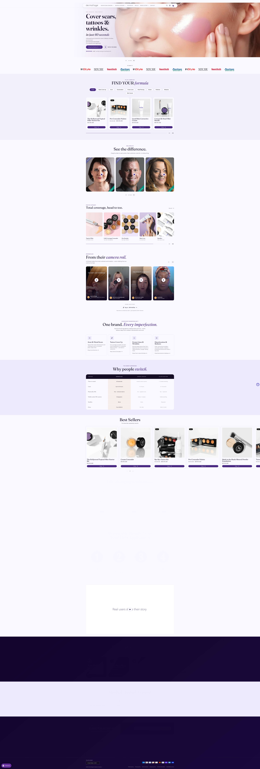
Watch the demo (112, 47)
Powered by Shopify (97, 766)
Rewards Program (143, 752)
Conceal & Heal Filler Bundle (162, 119)
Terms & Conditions (143, 750)
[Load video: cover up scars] (130, 609)
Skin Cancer (130, 93)
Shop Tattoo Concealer (115, 351)
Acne (111, 89)
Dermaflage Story (143, 740)
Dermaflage (91, 766)
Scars (92, 89)
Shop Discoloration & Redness (162, 353)
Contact (121, 740)
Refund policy (131, 766)
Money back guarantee (125, 750)
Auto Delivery (123, 747)
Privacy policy (138, 766)
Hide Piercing (141, 89)
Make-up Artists (160, 740)
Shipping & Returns (124, 745)
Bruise (150, 89)
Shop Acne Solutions (92, 350)
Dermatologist (160, 743)
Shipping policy (153, 766)
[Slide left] (127, 471)
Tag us (130, 307)
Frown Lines (130, 89)
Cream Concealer (127, 459)
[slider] (101, 174)
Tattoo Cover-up (102, 89)
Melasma (166, 89)
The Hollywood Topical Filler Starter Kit (96, 119)
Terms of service (145, 766)
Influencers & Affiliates (162, 745)
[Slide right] (132, 471)
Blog (139, 747)
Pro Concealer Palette (118, 119)
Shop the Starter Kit (93, 47)
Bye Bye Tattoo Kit (162, 459)
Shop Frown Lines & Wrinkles (139, 353)
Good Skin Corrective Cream (140, 119)
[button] (107, 5)
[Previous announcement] (86, 1)
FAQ (120, 743)
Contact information (161, 766)
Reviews (140, 743)
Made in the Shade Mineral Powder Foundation (235, 460)
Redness (158, 89)
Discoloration (120, 89)
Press (139, 745)
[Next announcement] (173, 1)
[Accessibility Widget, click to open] (257, 384)
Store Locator (123, 752)
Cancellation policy (170, 766)
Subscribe (165, 727)
